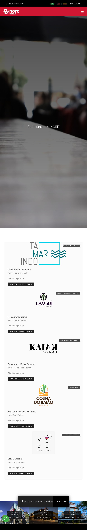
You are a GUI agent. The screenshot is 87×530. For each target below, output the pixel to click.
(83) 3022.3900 (19, 4)
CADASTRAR (61, 501)
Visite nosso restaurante (21, 284)
